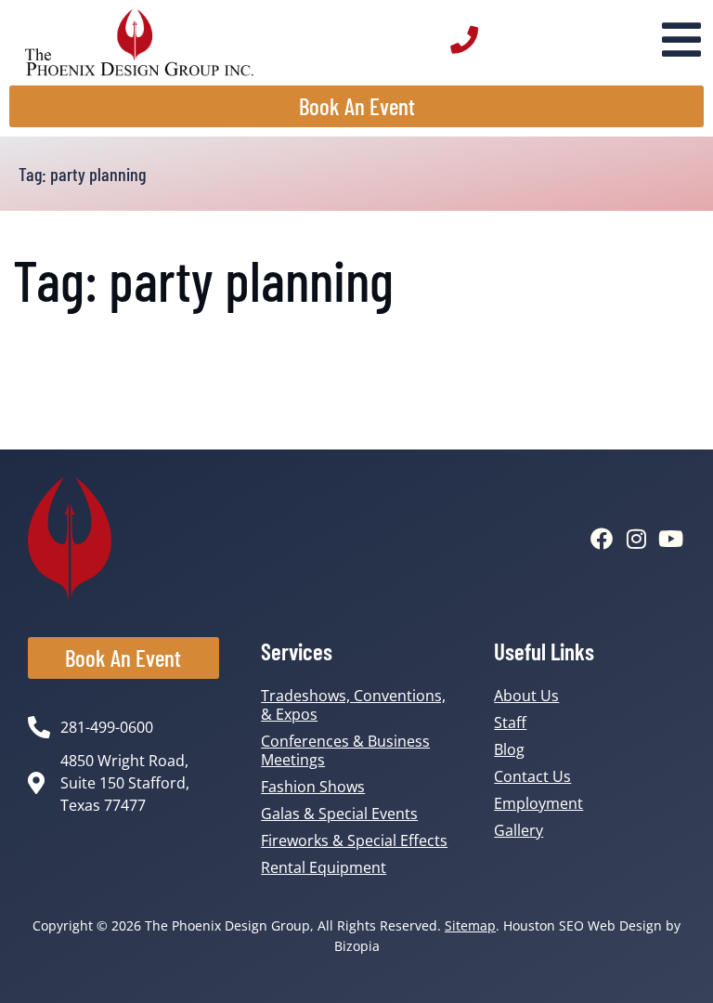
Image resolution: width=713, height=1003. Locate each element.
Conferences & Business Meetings (345, 750)
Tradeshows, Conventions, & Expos (353, 704)
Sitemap (470, 925)
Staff (510, 722)
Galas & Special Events (339, 813)
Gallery (518, 830)
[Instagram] (636, 539)
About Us (526, 695)
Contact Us (532, 776)
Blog (509, 749)
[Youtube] (670, 539)
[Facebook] (601, 539)
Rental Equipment (323, 867)
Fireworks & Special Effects (354, 840)
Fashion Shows (313, 786)
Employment (538, 803)
